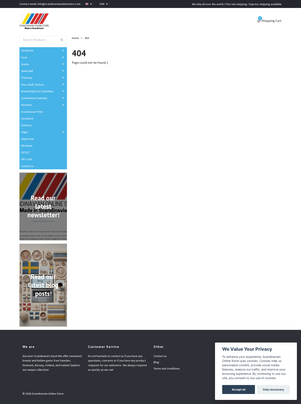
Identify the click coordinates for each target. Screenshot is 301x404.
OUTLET (25, 152)
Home (75, 38)
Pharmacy (26, 77)
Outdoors (26, 125)
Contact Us (27, 166)
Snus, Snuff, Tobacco (32, 84)
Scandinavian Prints (32, 111)
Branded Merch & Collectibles (37, 91)
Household (27, 118)
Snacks (25, 64)
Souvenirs (26, 104)
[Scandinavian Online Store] (34, 21)
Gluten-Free (27, 139)
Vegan (24, 132)
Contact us (160, 356)
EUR (102, 4)
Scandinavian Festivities (34, 98)
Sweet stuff (27, 71)
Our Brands (27, 50)
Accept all (239, 389)
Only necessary (273, 389)
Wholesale (26, 145)
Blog (156, 362)
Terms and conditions (167, 368)
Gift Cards (26, 159)
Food (24, 57)
